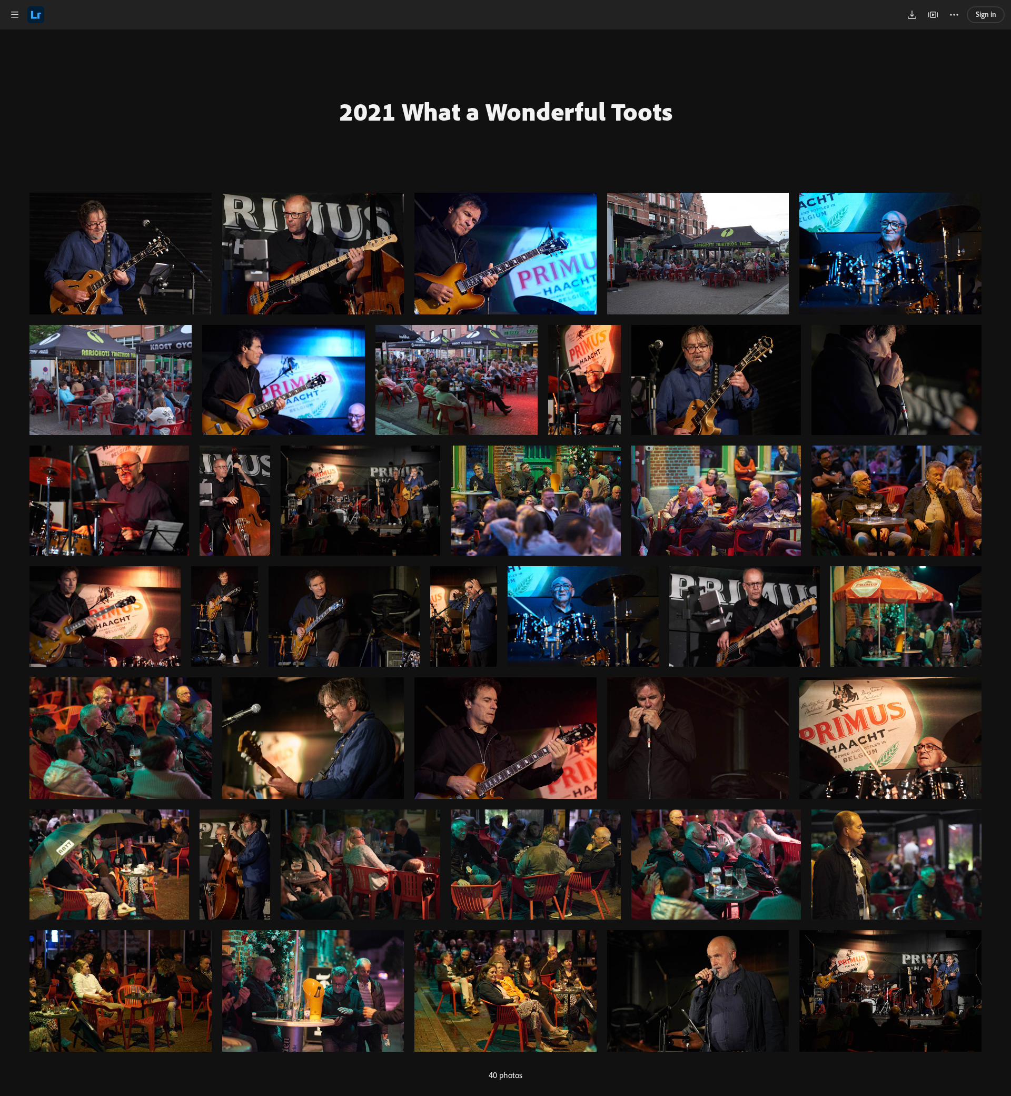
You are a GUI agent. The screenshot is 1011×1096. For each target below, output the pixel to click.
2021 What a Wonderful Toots (505, 111)
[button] (14, 14)
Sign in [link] (986, 14)
